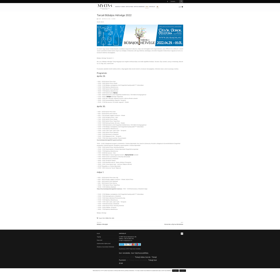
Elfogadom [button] (175, 270)
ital (110, 218)
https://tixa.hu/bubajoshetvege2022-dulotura (109, 189)
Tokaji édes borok (142, 257)
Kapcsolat (99, 240)
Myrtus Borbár (129, 155)
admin (99, 18)
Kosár (98, 233)
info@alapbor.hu (127, 240)
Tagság (99, 237)
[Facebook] (167, 1)
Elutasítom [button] (182, 270)
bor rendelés (124, 253)
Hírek (114, 18)
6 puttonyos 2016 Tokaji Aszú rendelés (130, 249)
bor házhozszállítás (139, 253)
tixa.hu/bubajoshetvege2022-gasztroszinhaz (109, 140)
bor (104, 218)
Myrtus (115, 93)
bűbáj (106, 218)
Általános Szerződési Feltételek (105, 247)
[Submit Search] (181, 1)
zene (112, 218)
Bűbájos (109, 96)
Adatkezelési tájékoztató (104, 243)
